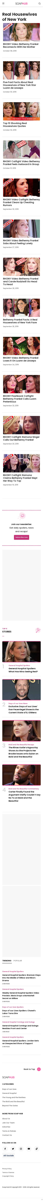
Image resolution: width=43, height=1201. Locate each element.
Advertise (6, 1127)
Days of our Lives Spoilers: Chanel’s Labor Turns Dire (19, 1012)
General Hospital (9, 1093)
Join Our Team (8, 1123)
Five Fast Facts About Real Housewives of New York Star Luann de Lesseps (19, 85)
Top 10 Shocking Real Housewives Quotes (15, 125)
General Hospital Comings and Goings (18, 1022)
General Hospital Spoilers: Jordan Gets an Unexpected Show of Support (20, 1042)
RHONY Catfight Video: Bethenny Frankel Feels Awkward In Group (21, 163)
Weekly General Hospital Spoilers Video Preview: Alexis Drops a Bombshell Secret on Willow (20, 996)
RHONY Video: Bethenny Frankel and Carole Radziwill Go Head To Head (20, 281)
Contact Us (7, 1135)
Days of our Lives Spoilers (13, 1007)
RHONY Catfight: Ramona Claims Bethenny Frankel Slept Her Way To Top (20, 478)
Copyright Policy (8, 1176)
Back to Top (29, 1069)
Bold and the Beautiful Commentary (24, 789)
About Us (6, 1119)
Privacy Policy (7, 1169)
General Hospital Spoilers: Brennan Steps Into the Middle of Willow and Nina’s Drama (21, 978)
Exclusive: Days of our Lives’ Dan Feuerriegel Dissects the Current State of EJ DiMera (24, 709)
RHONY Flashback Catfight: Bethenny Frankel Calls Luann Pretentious (19, 398)
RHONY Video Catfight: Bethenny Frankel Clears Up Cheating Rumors (21, 202)
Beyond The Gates (10, 1105)
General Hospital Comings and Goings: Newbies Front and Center (20, 1027)
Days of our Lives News (18, 703)
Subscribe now (21, 537)
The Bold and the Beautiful (13, 1101)
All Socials (8, 1155)
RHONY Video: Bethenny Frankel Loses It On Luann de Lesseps (20, 359)
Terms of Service (8, 1172)
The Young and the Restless (14, 1097)
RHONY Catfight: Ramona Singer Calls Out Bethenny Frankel (21, 438)
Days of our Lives (9, 1089)
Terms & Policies (9, 1131)
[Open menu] (3, 3)
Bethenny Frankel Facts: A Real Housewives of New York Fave (20, 321)
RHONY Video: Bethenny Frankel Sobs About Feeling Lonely (20, 242)
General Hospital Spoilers (19, 665)
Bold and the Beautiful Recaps (21, 744)
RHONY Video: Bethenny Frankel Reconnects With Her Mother (20, 45)
